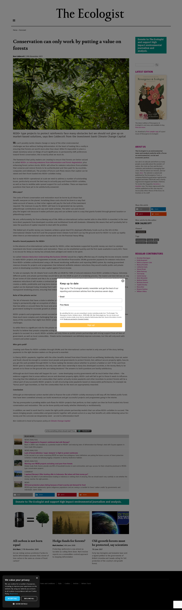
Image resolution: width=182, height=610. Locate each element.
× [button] (37, 578)
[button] (21, 604)
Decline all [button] (29, 598)
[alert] (21, 591)
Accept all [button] (12, 598)
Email (62, 296)
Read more (14, 594)
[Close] (122, 280)
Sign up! (91, 325)
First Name (64, 305)
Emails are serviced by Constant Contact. (76, 319)
